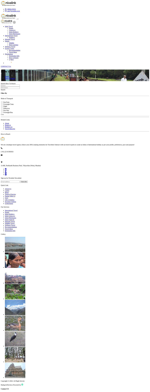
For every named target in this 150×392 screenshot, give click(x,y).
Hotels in (8, 125)
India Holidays (13, 32)
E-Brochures (9, 203)
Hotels (11, 28)
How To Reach (10, 78)
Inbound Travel (10, 39)
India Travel (9, 26)
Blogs (7, 192)
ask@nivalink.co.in (7, 158)
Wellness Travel (10, 47)
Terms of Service (10, 194)
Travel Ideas (13, 52)
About (7, 123)
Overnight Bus (8, 112)
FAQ (6, 198)
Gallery (11, 59)
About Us (8, 189)
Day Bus (6, 110)
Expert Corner (9, 48)
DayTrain (6, 102)
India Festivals (9, 220)
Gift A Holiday (9, 200)
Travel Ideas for (10, 129)
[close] (14, 23)
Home (7, 76)
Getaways (12, 30)
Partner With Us (10, 196)
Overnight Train (8, 104)
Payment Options (10, 202)
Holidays (12, 37)
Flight (5, 106)
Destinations (9, 54)
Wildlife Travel (9, 223)
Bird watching (13, 45)
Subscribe (24, 182)
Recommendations (11, 227)
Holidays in (8, 127)
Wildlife (11, 43)
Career (7, 191)
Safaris (7, 41)
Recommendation (14, 50)
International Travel (11, 36)
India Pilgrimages (14, 34)
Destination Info (14, 56)
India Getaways (10, 216)
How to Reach (13, 58)
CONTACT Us (6, 66)
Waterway (6, 108)
